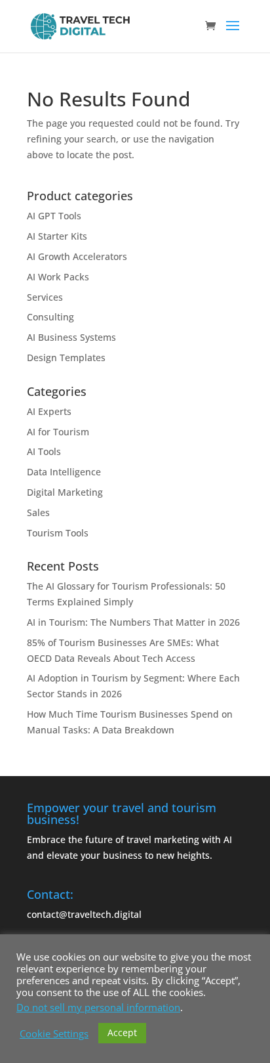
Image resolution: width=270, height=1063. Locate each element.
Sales (38, 512)
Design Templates (66, 357)
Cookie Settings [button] (54, 1033)
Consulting (50, 317)
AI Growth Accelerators (77, 256)
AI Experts (49, 411)
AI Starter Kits (57, 236)
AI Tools (44, 451)
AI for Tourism (58, 431)
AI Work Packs (58, 277)
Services (45, 297)
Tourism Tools (57, 533)
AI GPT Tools (54, 215)
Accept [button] (122, 1032)
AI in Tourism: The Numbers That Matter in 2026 (133, 622)
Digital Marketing (65, 492)
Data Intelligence (64, 472)
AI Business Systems (71, 337)
